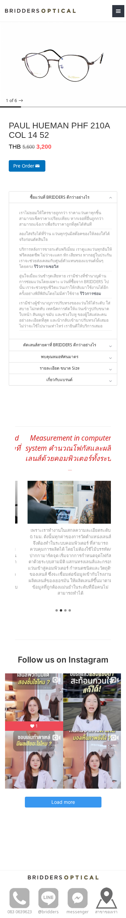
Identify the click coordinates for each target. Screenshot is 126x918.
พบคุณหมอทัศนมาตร (59, 356)
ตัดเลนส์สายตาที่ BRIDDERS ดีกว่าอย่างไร (59, 345)
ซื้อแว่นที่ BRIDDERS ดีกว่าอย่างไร (59, 197)
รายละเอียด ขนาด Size (60, 368)
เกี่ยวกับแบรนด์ (59, 379)
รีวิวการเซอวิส (46, 266)
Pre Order (23, 166)
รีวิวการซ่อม (90, 293)
